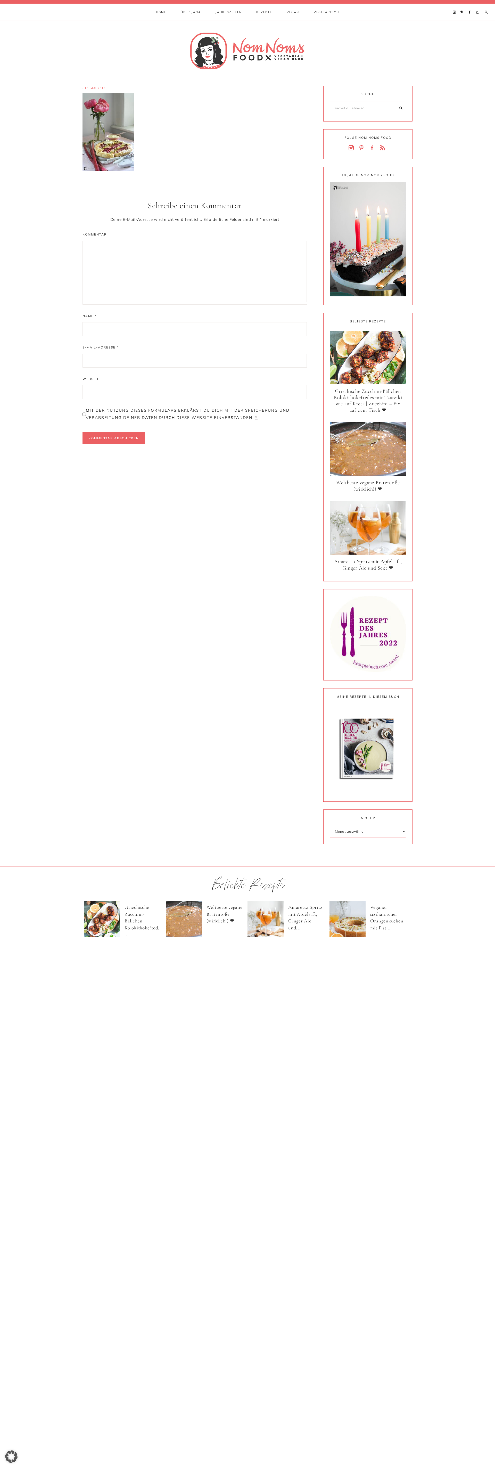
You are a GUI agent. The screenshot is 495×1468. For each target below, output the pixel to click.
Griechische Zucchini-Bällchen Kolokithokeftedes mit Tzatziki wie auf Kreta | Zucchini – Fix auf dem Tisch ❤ (368, 400)
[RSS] (478, 5)
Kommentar (94, 234)
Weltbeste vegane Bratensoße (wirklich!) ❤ (368, 486)
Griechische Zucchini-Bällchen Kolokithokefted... (142, 920)
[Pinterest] (463, 5)
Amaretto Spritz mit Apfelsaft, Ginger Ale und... (305, 917)
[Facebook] (470, 5)
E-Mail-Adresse (100, 347)
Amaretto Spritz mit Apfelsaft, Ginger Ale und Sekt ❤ (368, 564)
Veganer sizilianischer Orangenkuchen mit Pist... (386, 917)
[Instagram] (455, 5)
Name (89, 316)
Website (91, 379)
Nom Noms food (247, 50)
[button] (11, 1456)
